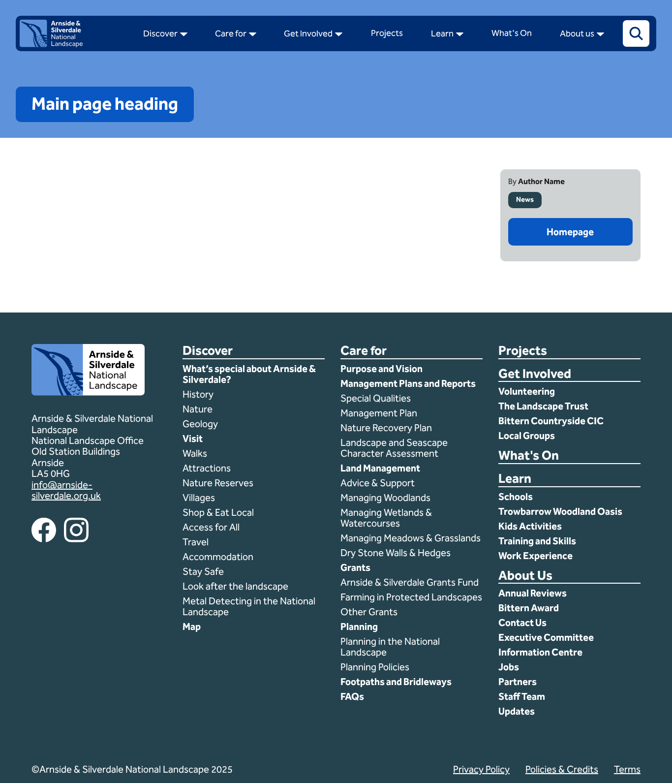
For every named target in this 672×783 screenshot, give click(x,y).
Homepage (570, 232)
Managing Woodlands (385, 497)
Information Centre (540, 652)
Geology (200, 423)
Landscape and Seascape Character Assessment (394, 448)
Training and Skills (537, 540)
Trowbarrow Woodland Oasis (560, 511)
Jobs (508, 666)
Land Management (380, 468)
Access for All (211, 527)
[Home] (51, 44)
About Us (525, 576)
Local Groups (526, 435)
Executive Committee (546, 637)
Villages (199, 497)
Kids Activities (530, 526)
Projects (522, 351)
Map (192, 626)
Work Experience (535, 555)
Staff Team (521, 696)
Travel (196, 541)
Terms (627, 769)
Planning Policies (375, 666)
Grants (355, 567)
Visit (193, 438)
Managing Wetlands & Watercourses (386, 518)
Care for (363, 351)
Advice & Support (377, 482)
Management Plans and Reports (408, 383)
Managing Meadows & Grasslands (410, 537)
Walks (195, 453)
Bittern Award (528, 607)
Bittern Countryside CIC (551, 420)
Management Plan (379, 412)
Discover (208, 351)
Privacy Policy (481, 769)
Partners (517, 681)
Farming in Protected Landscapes (411, 597)
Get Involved (534, 374)
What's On (528, 456)
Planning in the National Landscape (390, 647)
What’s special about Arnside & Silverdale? (249, 374)
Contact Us (522, 622)
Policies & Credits (561, 769)
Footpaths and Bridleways (396, 681)
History (198, 394)
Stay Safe (203, 571)
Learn (514, 479)
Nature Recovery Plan (387, 427)
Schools (515, 496)
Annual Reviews (532, 593)
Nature (198, 409)
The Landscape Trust (543, 406)
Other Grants (368, 611)
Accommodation (219, 556)
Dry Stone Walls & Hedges (395, 552)
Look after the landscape (235, 586)
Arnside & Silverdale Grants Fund (409, 582)
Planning (359, 626)
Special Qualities (376, 398)
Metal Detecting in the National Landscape (249, 606)
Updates (516, 711)
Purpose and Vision (381, 368)
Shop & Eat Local (218, 512)
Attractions (207, 468)
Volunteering (526, 391)
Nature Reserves (218, 482)
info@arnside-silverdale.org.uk (66, 490)
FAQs (352, 696)
